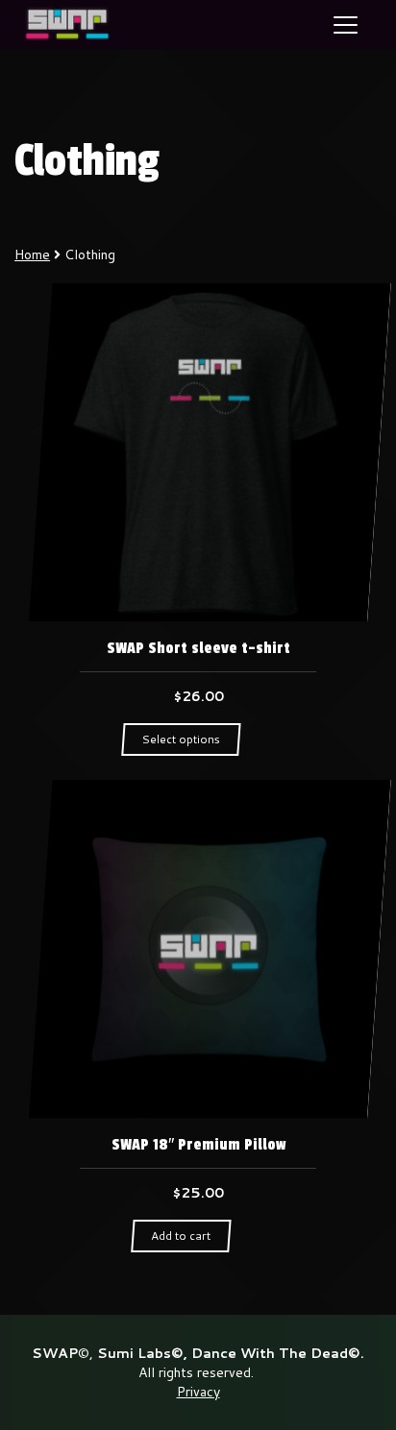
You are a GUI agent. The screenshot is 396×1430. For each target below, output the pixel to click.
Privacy (198, 1391)
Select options (180, 739)
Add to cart (180, 1235)
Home (32, 254)
